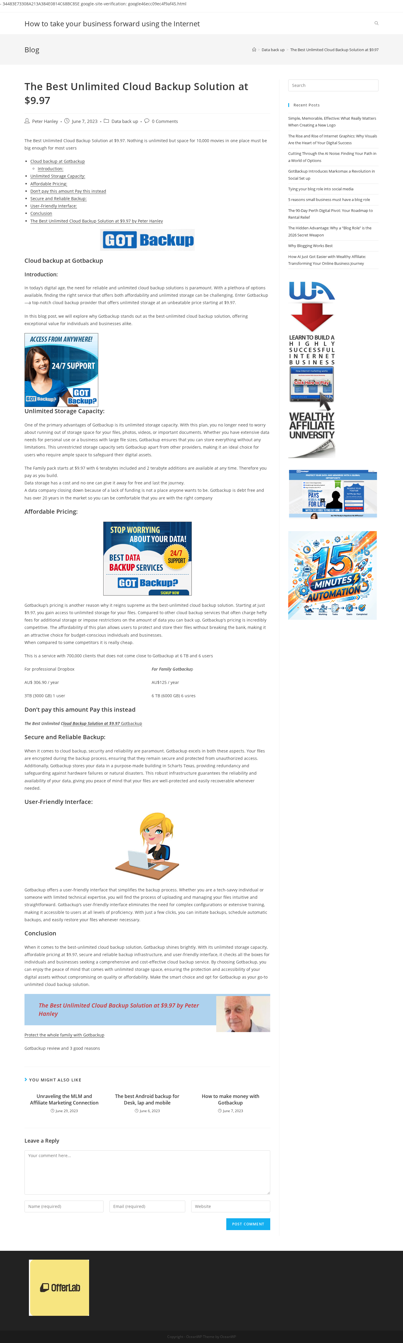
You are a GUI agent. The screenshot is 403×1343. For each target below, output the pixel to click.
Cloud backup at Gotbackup (57, 161)
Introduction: (50, 168)
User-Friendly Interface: (53, 206)
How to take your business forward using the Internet (112, 23)
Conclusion (41, 213)
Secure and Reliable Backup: (58, 198)
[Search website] (376, 23)
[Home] (254, 49)
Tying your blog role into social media (320, 189)
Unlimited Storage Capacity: (57, 176)
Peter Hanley (45, 121)
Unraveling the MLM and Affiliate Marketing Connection (64, 1099)
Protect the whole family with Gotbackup (64, 1035)
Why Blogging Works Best (310, 245)
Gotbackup (102, 723)
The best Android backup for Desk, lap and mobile (147, 1099)
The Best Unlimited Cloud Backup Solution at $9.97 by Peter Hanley (96, 221)
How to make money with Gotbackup (230, 1099)
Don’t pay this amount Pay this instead (68, 191)
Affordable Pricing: (48, 183)
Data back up (125, 121)
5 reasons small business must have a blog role (329, 199)
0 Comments (165, 121)
